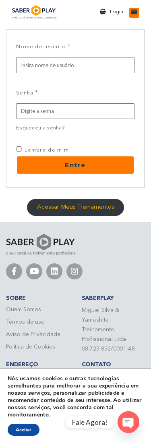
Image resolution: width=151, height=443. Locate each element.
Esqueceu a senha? (40, 128)
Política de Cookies (30, 347)
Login (116, 11)
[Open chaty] (128, 422)
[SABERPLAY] (34, 12)
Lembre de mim (46, 150)
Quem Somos (23, 309)
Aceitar (23, 430)
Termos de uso (25, 322)
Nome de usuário (43, 46)
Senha (27, 92)
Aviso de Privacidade (33, 334)
